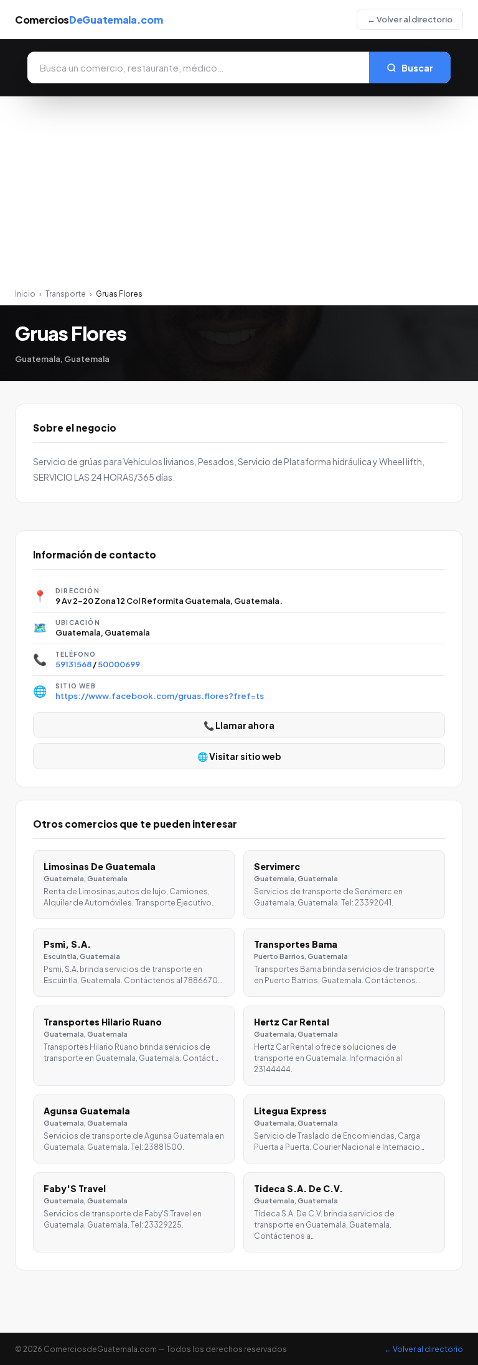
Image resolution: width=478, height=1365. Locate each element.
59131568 (73, 664)
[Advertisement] (239, 196)
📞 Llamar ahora (239, 725)
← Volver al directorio (409, 19)
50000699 (119, 664)
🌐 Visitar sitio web (239, 756)
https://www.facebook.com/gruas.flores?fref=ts (159, 696)
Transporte (65, 293)
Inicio (25, 293)
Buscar (417, 67)
